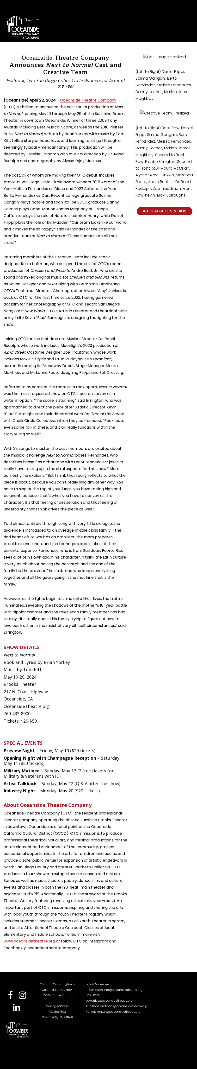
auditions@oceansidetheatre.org (123, 1006)
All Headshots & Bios (164, 211)
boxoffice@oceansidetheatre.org (109, 1001)
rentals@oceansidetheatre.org (119, 1012)
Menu (181, 27)
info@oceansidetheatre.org (123, 990)
